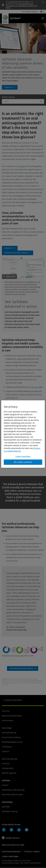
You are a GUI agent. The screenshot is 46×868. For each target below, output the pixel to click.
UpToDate (21, 166)
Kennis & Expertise (9, 759)
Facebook (4, 830)
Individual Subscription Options (17, 253)
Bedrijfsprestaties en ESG (12, 742)
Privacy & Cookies (32, 851)
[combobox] (20, 101)
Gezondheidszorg (9, 733)
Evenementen (7, 720)
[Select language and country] (41, 11)
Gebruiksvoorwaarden (11, 851)
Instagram (11, 830)
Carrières (6, 764)
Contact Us (9, 87)
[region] (23, 434)
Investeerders (7, 768)
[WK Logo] (11, 837)
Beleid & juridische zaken (12, 794)
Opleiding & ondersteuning (13, 790)
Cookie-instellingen (22, 457)
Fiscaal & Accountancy (11, 737)
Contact (5, 785)
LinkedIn (19, 830)
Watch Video (11, 277)
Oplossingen (7, 728)
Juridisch (5, 751)
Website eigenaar (9, 773)
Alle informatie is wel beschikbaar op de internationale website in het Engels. (21, 6)
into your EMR (36, 387)
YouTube (26, 830)
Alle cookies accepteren (23, 462)
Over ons (5, 711)
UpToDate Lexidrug (9, 811)
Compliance (7, 747)
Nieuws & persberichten (12, 716)
